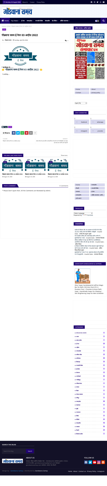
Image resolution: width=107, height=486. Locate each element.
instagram (84, 131)
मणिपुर (90, 398)
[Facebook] (14, 133)
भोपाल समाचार (90, 394)
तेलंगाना (90, 372)
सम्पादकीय (78, 195)
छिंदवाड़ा (90, 362)
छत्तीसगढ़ (90, 358)
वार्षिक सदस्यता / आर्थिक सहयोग (98, 195)
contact (32, 2)
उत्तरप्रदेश (90, 351)
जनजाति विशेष (39, 21)
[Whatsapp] (22, 133)
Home (6, 21)
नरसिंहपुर (90, 380)
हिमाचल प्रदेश (90, 434)
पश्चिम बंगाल (90, 383)
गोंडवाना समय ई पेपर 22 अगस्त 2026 (58, 174)
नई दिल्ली (90, 376)
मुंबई (90, 408)
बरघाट (90, 387)
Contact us (82, 471)
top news (14, 21)
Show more (64, 155)
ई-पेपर (23, 21)
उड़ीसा (90, 347)
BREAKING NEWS (90, 333)
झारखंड (90, 369)
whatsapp (100, 122)
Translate (89, 215)
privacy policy (41, 2)
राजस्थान (90, 412)
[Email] (31, 133)
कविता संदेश (90, 354)
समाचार (78, 191)
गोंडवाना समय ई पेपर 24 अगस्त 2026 (12, 174)
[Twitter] (18, 133)
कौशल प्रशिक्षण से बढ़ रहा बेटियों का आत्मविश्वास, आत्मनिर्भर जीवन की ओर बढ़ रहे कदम (87, 241)
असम (90, 336)
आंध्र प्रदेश (90, 340)
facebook (84, 122)
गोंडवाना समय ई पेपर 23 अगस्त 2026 (35, 174)
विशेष (90, 416)
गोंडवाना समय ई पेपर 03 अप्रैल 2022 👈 (22, 69)
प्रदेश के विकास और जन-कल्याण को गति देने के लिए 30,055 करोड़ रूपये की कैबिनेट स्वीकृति (88, 231)
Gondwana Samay (16, 471)
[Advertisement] (90, 154)
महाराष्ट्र (90, 405)
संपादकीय (47, 21)
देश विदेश (54, 21)
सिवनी (77, 188)
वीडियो (90, 419)
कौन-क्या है (78, 198)
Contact (78, 93)
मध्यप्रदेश (29, 21)
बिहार (90, 390)
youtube (100, 131)
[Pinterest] (26, 133)
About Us (25, 2)
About (94, 89)
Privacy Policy (91, 471)
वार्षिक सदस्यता (64, 21)
